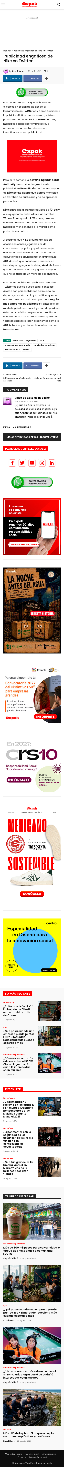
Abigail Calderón (11, 1258)
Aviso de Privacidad (38, 1457)
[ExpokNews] (6, 71)
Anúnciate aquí (49, 1453)
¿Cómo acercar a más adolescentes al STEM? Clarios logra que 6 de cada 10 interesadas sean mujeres (18, 1064)
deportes (18, 340)
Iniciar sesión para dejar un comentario (32, 437)
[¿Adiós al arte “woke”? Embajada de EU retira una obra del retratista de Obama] (49, 1011)
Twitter (26, 349)
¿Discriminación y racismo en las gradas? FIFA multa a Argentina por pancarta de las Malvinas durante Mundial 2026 (18, 1109)
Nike (42, 340)
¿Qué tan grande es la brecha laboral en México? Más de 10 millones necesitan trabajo (18, 1168)
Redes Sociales (12, 349)
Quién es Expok (32, 1453)
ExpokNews (18, 71)
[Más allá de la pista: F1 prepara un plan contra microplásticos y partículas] (32, 1407)
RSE (5, 1027)
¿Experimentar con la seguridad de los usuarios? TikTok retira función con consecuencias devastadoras (18, 1139)
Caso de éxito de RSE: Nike (32, 398)
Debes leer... (9, 1098)
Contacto (22, 1457)
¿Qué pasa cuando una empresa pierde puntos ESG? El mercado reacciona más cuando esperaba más (18, 1037)
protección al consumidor (18, 345)
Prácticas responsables (14, 1054)
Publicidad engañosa (44, 345)
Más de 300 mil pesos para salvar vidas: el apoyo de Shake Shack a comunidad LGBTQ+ (31, 1251)
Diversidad (8, 1002)
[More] (46, 78)
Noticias (7, 50)
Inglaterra (31, 340)
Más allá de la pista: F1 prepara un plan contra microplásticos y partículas (29, 1434)
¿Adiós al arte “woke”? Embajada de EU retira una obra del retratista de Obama (18, 1011)
